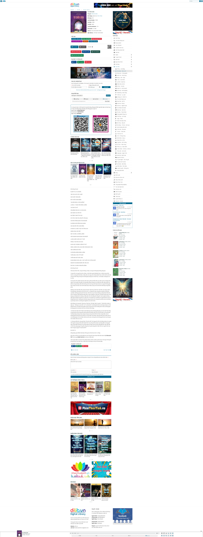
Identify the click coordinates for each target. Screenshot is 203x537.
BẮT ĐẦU (108, 95)
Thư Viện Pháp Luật (121, 99)
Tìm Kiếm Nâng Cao (120, 40)
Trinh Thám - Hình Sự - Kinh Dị (124, 148)
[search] (200, 1)
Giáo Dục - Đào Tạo (121, 109)
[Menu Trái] (1, 1)
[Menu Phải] (202, 1)
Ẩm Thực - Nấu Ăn (121, 122)
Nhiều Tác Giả (94, 13)
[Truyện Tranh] (101, 477)
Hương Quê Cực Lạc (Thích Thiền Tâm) (98, 393)
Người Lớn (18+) (120, 157)
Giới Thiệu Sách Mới (120, 50)
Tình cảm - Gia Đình (121, 129)
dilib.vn (76, 526)
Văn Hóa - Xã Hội (120, 103)
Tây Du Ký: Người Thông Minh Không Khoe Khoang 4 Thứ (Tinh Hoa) (104, 455)
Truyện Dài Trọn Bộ (121, 161)
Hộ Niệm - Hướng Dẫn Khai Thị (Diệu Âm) (107, 393)
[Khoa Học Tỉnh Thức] (91, 78)
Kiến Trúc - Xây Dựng (121, 75)
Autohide (96, 99)
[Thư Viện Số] (4, 1)
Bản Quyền (118, 194)
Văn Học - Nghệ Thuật (122, 105)
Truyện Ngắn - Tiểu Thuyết (123, 159)
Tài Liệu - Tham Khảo (121, 112)
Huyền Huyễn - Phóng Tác (123, 168)
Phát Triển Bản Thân (96, 39)
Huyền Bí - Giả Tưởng (122, 142)
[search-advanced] (166, 535)
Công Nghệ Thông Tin (122, 114)
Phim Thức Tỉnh (119, 182)
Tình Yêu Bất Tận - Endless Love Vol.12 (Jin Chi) (75, 498)
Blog (117, 172)
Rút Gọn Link (118, 189)
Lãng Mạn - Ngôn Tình (122, 153)
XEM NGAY (106, 87)
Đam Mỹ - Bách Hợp (121, 155)
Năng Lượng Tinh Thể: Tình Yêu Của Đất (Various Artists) (95, 498)
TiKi (75, 62)
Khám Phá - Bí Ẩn (121, 140)
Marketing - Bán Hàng (122, 92)
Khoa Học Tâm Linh (120, 177)
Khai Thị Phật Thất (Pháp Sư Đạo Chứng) (90, 393)
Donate (106, 99)
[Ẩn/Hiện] (201, 531)
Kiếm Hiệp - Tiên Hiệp (122, 166)
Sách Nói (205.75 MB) (78, 55)
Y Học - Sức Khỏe (86, 39)
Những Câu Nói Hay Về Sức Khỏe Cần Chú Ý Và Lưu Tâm (90, 427)
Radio (117, 54)
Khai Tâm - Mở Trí (121, 101)
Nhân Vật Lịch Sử (121, 84)
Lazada (81, 62)
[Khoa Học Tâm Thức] (113, 7)
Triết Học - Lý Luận (121, 94)
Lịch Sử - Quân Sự (121, 81)
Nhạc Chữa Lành (76, 51)
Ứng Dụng (118, 196)
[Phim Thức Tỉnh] (91, 415)
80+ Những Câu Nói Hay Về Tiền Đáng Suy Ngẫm (104, 427)
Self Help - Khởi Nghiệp (122, 90)
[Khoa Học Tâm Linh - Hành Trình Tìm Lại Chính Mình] (122, 297)
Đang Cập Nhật (120, 170)
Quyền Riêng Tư (119, 198)
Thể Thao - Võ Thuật (121, 116)
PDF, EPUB (99, 16)
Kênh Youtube (119, 191)
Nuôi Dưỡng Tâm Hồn (77, 41)
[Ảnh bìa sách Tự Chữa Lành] (78, 33)
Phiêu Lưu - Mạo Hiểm (122, 146)
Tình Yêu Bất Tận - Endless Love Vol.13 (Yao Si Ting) (86, 498)
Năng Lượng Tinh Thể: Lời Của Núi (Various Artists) (106, 498)
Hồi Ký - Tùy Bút (120, 86)
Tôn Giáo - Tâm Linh (86, 9)
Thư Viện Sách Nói (120, 186)
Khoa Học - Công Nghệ (122, 73)
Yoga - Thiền (120, 118)
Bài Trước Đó (75, 350)
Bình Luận (87, 51)
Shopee (89, 62)
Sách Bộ (117, 52)
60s (80, 535)
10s (96, 535)
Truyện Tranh (118, 57)
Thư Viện (78, 9)
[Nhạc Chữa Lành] (81, 477)
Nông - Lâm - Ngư (121, 77)
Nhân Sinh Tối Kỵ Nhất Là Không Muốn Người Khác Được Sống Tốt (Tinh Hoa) (77, 455)
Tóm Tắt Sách (96, 51)
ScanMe (89, 46)
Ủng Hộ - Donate (119, 201)
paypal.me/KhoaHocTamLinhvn (102, 525)
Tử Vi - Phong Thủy (121, 135)
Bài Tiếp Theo (107, 350)
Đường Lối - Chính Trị (122, 97)
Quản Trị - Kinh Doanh (122, 88)
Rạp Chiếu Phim (119, 61)
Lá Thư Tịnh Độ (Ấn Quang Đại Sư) (82, 393)
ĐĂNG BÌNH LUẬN (91, 376)
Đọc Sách (75, 46)
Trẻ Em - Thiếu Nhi (121, 131)
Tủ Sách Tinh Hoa (93, 41)
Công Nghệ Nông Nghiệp (121, 184)
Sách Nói (85, 41)
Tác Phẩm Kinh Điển (121, 107)
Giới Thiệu (118, 38)
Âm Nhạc (118, 64)
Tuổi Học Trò (120, 133)
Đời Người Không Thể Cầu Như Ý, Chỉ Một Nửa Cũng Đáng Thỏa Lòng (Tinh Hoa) (90, 455)
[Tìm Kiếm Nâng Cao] (166, 535)
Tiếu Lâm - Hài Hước (121, 151)
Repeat (86, 99)
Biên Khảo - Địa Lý (121, 138)
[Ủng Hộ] (122, 33)
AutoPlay (77, 99)
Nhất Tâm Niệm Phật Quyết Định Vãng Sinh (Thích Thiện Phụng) (74, 394)
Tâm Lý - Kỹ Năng (121, 68)
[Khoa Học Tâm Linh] (122, 30)
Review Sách (118, 42)
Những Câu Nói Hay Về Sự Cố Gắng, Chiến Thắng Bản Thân (76, 427)
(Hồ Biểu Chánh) (124, 233)
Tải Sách (83, 46)
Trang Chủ (72, 9)
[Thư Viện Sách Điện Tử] (122, 524)
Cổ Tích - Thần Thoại (121, 144)
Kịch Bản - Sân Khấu (121, 163)
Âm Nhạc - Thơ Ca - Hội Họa (123, 125)
